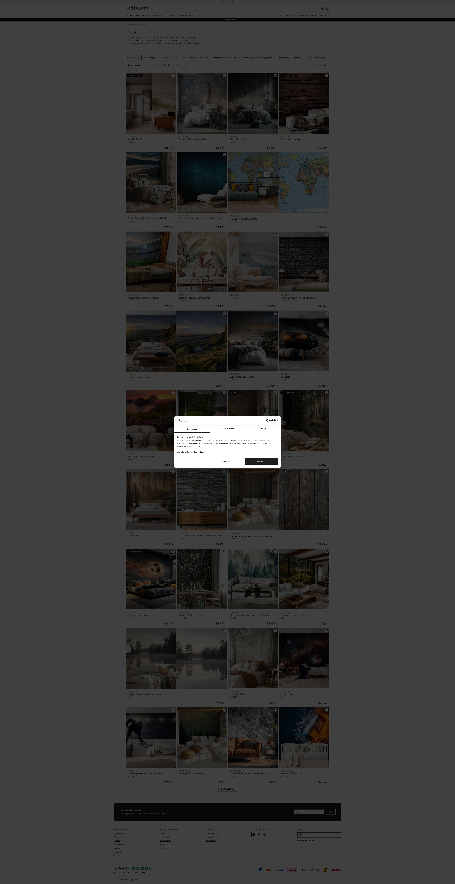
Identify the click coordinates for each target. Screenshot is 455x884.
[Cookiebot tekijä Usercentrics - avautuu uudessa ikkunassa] (267, 421)
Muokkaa (226, 461)
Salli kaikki (261, 461)
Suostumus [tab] (192, 429)
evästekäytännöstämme (195, 452)
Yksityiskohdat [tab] (227, 429)
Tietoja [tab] (263, 429)
